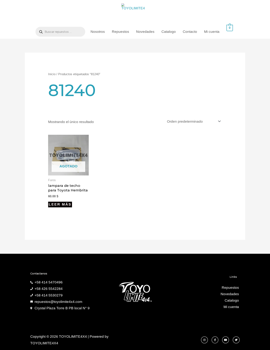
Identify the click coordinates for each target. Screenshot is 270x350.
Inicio (51, 74)
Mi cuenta (211, 32)
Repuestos (120, 32)
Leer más (60, 204)
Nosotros (98, 32)
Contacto (190, 32)
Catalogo (168, 32)
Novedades (145, 32)
